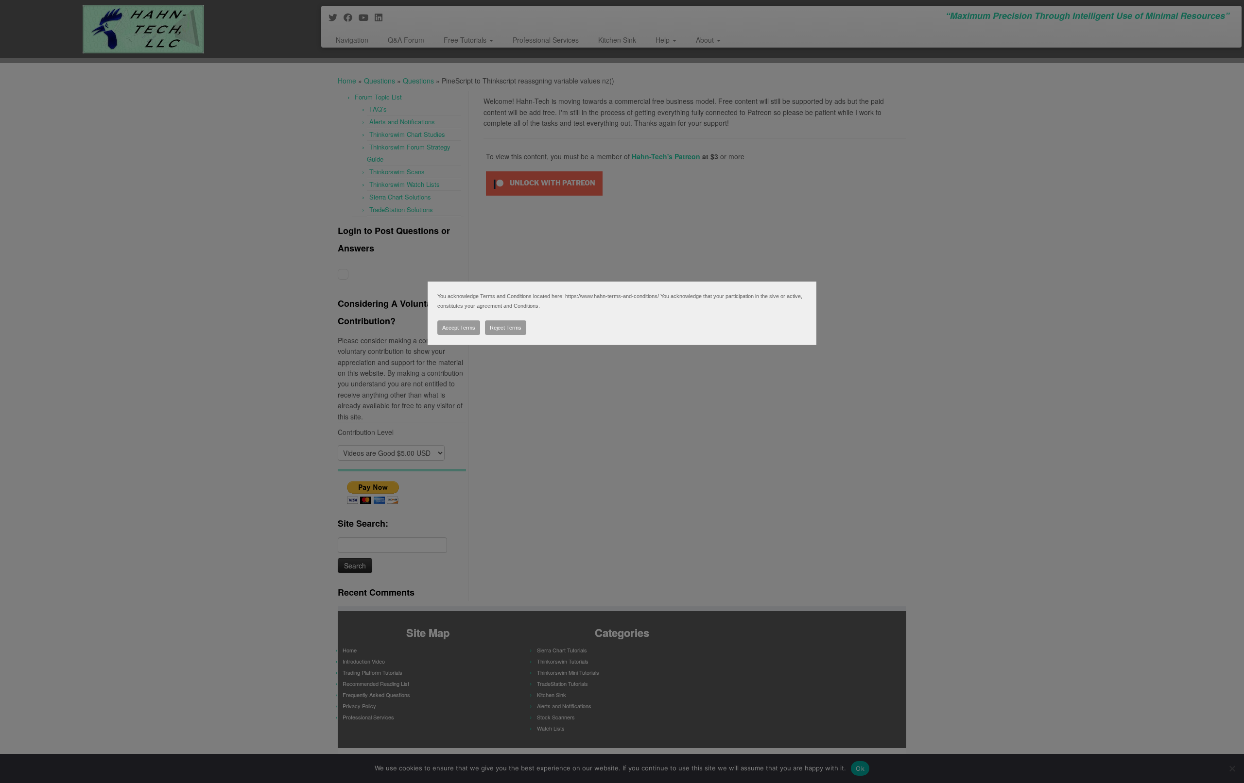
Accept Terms (458, 328)
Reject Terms (505, 328)
